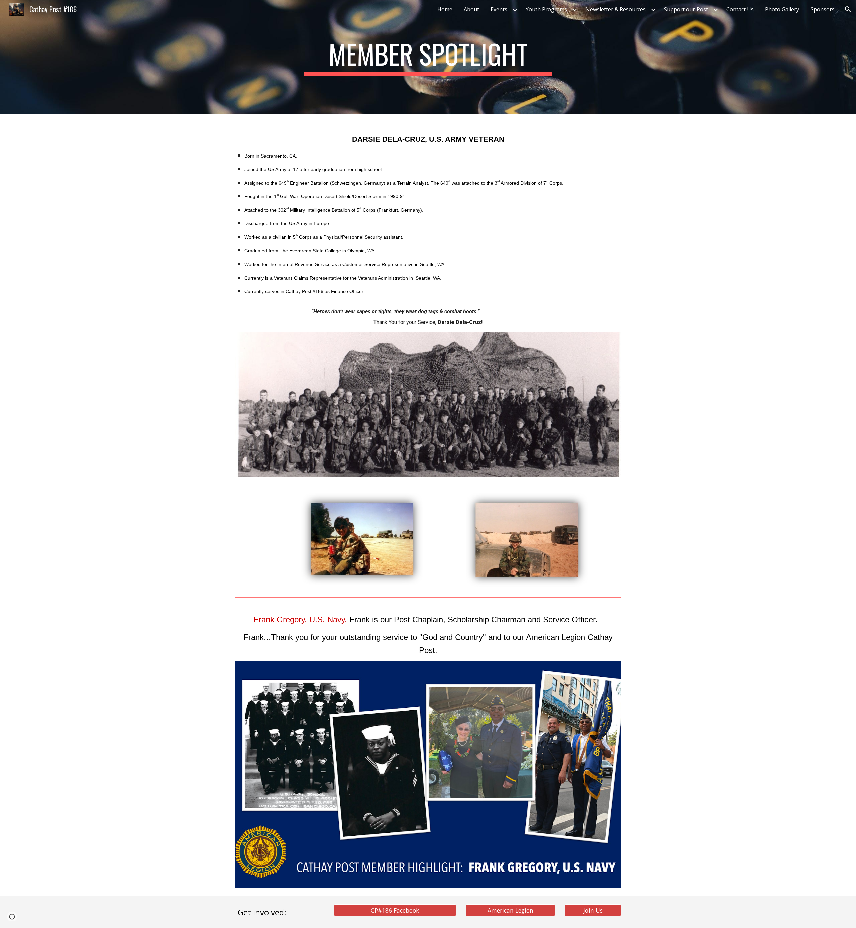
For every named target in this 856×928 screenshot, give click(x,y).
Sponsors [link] (823, 9)
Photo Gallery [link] (782, 9)
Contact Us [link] (740, 9)
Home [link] (444, 9)
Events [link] (499, 9)
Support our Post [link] (686, 9)
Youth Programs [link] (546, 9)
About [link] (471, 9)
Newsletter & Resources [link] (615, 9)
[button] (848, 9)
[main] (428, 57)
